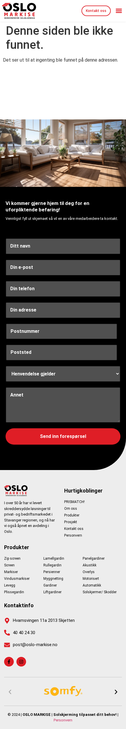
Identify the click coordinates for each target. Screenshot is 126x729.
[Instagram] (21, 662)
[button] (119, 11)
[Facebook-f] (9, 662)
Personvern (63, 720)
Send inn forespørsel (63, 436)
